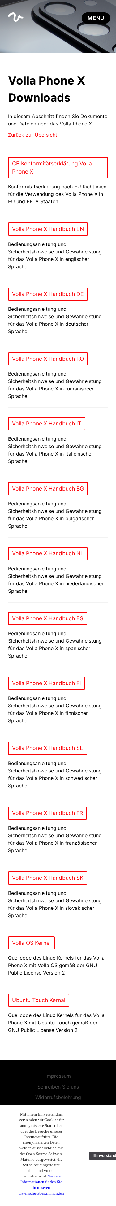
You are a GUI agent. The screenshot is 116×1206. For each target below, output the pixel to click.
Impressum (58, 1076)
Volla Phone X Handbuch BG (48, 488)
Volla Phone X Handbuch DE (48, 294)
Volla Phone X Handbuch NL (48, 553)
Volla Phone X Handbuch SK (47, 877)
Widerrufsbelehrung (58, 1097)
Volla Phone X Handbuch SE (47, 748)
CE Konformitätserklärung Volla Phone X (52, 167)
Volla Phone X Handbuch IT (46, 423)
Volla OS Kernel (31, 943)
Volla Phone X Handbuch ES (47, 618)
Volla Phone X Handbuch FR (47, 813)
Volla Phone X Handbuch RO (48, 358)
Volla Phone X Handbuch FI (46, 683)
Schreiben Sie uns (58, 1087)
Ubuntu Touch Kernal (38, 1000)
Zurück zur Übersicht (32, 135)
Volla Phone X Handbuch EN (48, 229)
